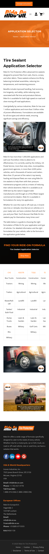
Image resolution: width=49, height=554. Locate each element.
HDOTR (21, 272)
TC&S (33, 272)
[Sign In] (36, 14)
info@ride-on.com (16, 483)
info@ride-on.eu (9, 520)
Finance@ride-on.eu (11, 523)
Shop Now (25, 255)
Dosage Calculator (24, 4)
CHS (9, 272)
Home (15, 36)
